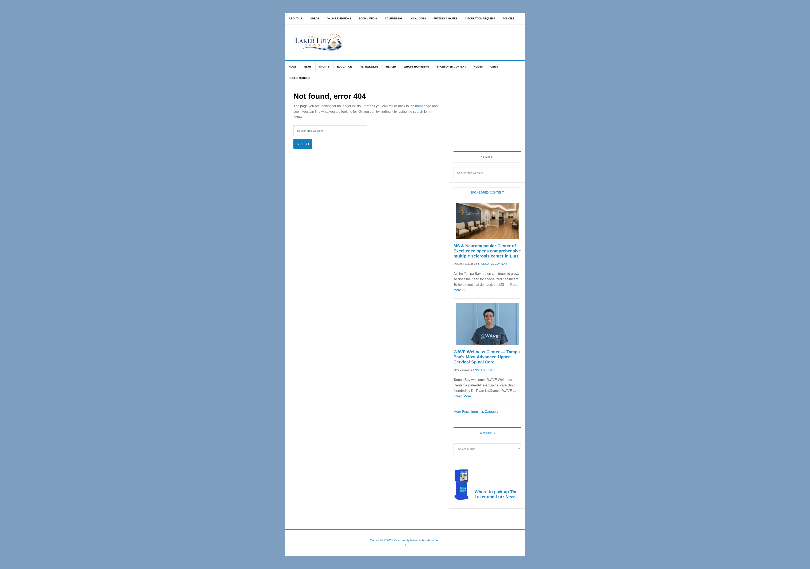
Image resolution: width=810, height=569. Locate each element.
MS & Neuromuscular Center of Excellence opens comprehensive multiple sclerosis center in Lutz (487, 251)
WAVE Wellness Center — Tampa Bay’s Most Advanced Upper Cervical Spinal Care (487, 357)
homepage (423, 106)
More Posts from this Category (476, 411)
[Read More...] (464, 396)
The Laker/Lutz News (415, 42)
